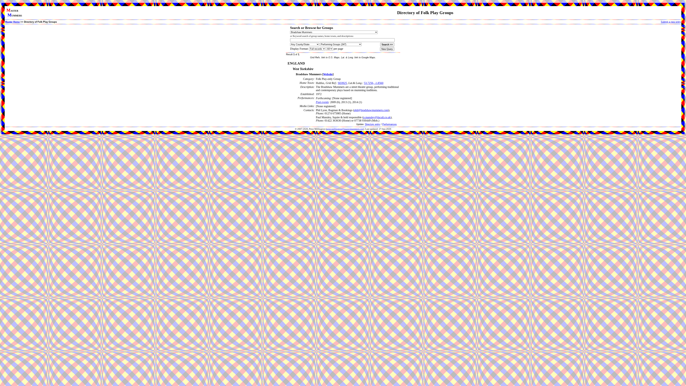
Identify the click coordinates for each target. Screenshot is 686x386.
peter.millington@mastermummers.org (344, 129)
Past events (322, 102)
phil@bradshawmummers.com (371, 110)
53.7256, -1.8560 (373, 83)
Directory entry (372, 124)
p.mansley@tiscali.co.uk (377, 117)
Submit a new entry (671, 22)
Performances (389, 124)
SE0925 (342, 83)
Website (328, 74)
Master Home (12, 22)
